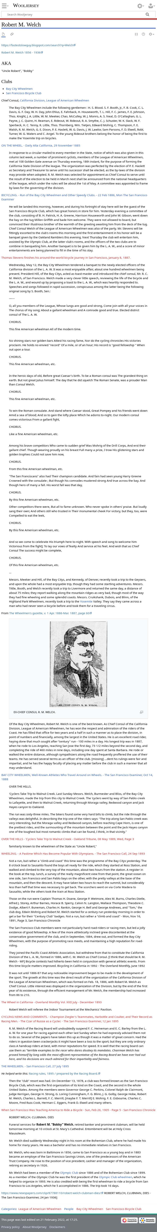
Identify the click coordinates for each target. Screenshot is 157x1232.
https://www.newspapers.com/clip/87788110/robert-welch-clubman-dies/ (51, 1193)
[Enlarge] (141, 712)
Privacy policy (10, 1227)
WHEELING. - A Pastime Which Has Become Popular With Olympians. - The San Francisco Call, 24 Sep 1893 (73, 853)
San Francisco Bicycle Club (23, 93)
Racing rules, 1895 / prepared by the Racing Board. (63, 1073)
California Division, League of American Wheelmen (54, 100)
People (69, 1209)
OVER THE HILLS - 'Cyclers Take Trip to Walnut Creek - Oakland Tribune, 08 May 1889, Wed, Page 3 (67, 839)
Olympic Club (69, 1172)
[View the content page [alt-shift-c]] (3, 34)
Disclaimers (57, 1227)
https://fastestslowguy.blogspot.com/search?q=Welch (37, 45)
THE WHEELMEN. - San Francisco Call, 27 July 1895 (35, 1066)
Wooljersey (26, 5)
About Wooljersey (35, 1227)
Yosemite (86, 601)
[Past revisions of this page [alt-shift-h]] (143, 34)
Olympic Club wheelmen (115, 1177)
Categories (8, 1209)
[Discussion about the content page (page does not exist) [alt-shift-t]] (12, 34)
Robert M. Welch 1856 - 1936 (21, 52)
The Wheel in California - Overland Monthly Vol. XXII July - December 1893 (51, 1002)
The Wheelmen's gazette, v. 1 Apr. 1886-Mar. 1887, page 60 (49, 613)
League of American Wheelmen (39, 1209)
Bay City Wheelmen (19, 89)
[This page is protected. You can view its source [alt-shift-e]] (136, 34)
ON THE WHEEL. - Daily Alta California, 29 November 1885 (40, 145)
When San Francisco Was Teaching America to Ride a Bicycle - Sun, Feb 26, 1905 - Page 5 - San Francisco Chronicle (78, 1110)
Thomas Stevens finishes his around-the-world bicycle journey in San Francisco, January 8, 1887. (66, 257)
